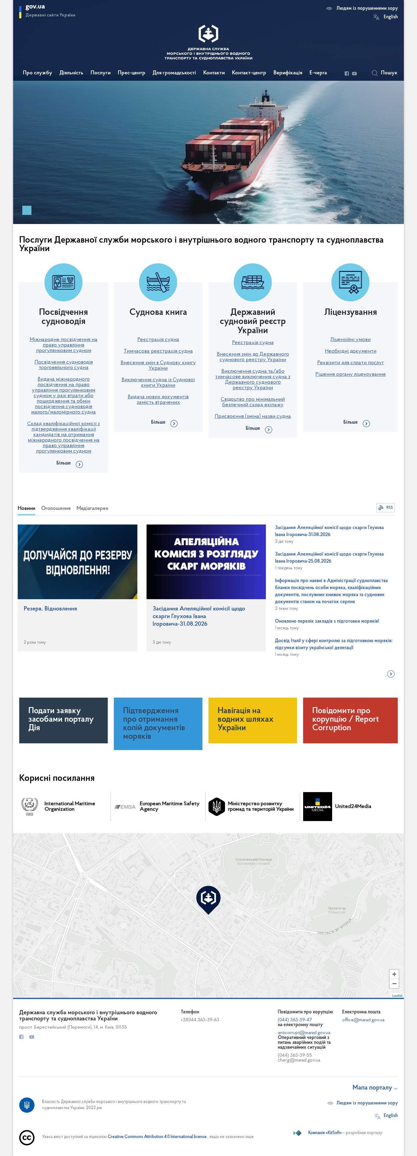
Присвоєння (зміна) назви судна (253, 416)
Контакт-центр (249, 73)
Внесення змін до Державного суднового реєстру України (253, 357)
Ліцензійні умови (350, 340)
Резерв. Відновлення (50, 609)
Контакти (214, 73)
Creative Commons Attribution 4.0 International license (157, 1137)
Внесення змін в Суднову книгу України (158, 365)
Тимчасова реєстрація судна (158, 351)
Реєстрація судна (158, 340)
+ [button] (394, 974)
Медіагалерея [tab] (92, 508)
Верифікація (288, 73)
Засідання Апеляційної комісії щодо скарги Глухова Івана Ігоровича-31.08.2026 (199, 616)
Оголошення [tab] (56, 508)
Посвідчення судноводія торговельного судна (63, 365)
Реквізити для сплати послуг (350, 363)
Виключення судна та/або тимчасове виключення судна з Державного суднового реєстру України (252, 380)
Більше (63, 463)
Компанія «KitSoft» (325, 1133)
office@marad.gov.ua (363, 1020)
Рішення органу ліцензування (350, 374)
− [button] (394, 983)
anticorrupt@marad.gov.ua (304, 1032)
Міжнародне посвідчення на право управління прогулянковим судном (63, 345)
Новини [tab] (26, 508)
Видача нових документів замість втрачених (158, 399)
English (391, 17)
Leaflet (397, 995)
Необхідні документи (350, 351)
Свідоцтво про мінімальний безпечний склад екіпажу (253, 402)
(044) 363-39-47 (295, 1020)
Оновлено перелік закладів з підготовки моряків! (327, 621)
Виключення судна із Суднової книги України (158, 382)
